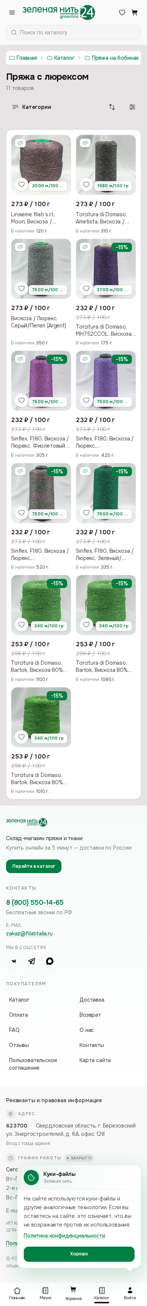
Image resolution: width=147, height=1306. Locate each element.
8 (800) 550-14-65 (34, 902)
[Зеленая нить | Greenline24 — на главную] (59, 12)
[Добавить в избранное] (21, 184)
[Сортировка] (112, 107)
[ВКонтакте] (13, 961)
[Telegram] (31, 961)
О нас (87, 1030)
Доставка (92, 999)
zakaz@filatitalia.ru (29, 933)
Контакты (92, 1045)
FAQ (14, 1030)
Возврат (90, 1014)
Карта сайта (95, 1060)
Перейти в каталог (33, 866)
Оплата (18, 1014)
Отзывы (19, 1045)
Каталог (19, 999)
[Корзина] (135, 12)
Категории (36, 107)
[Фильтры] (132, 107)
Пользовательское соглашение (33, 1064)
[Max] (49, 961)
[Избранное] (122, 12)
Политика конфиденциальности (64, 1235)
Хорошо (79, 1254)
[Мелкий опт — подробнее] (20, 142)
